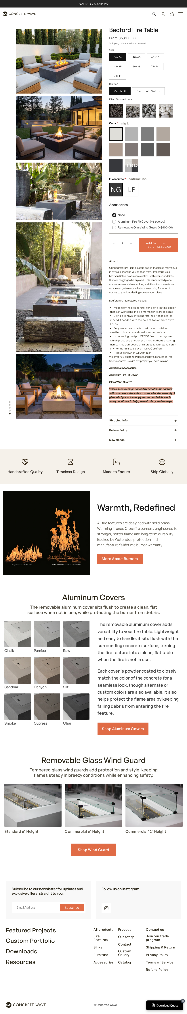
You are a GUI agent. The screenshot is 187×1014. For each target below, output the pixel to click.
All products (103, 929)
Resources (20, 962)
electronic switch (148, 91)
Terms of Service (159, 962)
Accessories (104, 962)
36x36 (118, 57)
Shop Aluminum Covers (123, 728)
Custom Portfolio (30, 940)
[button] (154, 14)
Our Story (126, 937)
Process (124, 929)
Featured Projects (31, 930)
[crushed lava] (116, 111)
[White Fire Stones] (166, 111)
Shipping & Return (160, 947)
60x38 (137, 66)
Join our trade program (157, 938)
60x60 (155, 57)
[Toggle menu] (180, 14)
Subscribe (71, 907)
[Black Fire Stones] (149, 111)
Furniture (101, 955)
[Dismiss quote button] (183, 1001)
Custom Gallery (124, 953)
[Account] (163, 14)
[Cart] (171, 14)
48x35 (118, 66)
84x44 (118, 75)
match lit (120, 91)
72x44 (155, 66)
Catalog (124, 962)
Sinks (98, 947)
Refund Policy (157, 970)
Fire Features (101, 938)
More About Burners (120, 558)
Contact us (155, 929)
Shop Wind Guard (93, 849)
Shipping (114, 43)
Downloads (21, 951)
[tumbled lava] (133, 111)
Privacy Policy (157, 955)
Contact (124, 944)
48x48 (137, 57)
